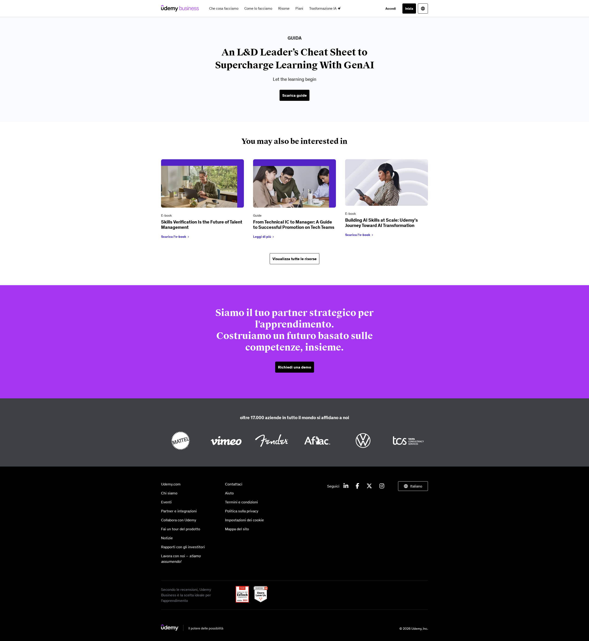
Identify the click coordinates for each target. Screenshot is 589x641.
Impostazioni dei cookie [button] (244, 520)
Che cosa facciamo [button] (223, 8)
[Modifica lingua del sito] (423, 8)
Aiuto (229, 493)
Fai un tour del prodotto (180, 529)
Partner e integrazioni (179, 511)
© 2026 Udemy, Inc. (413, 628)
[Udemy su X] (369, 486)
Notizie (167, 538)
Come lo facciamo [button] (258, 8)
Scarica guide (294, 95)
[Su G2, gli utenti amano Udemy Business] (259, 601)
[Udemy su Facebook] (357, 486)
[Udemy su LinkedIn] (346, 486)
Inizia (409, 8)
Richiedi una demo (294, 367)
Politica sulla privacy (241, 511)
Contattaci (233, 484)
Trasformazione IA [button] (323, 8)
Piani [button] (299, 8)
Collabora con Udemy (178, 520)
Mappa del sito (237, 529)
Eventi (166, 502)
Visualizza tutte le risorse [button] (294, 258)
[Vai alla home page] (192, 629)
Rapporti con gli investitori (183, 547)
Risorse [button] (283, 8)
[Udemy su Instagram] (381, 486)
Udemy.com (171, 484)
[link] (202, 200)
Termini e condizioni (241, 502)
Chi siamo (169, 493)
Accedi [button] (390, 8)
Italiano (416, 486)
